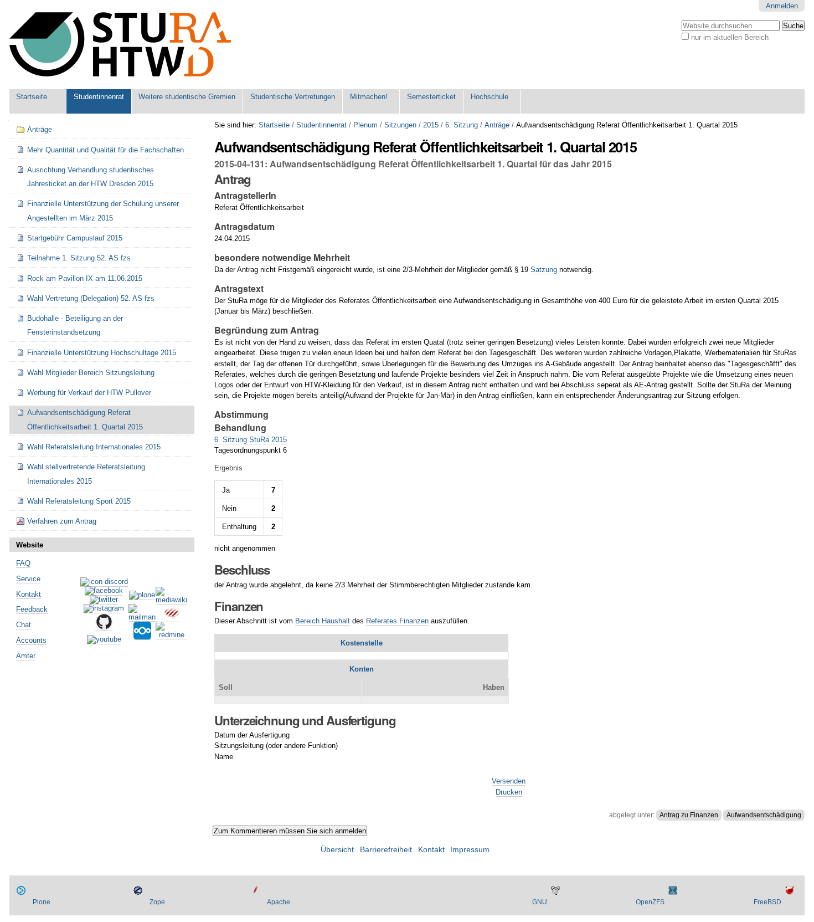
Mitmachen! (369, 97)
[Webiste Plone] (142, 595)
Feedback (32, 609)
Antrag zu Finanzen (689, 815)
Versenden (509, 781)
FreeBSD (767, 902)
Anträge (497, 125)
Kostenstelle (362, 643)
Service (28, 579)
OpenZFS (650, 902)
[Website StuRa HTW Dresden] (120, 44)
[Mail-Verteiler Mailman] (142, 617)
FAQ (23, 563)
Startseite (31, 97)
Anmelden (782, 6)
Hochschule (489, 97)
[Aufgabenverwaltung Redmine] (171, 635)
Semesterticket (431, 97)
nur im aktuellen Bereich (730, 37)
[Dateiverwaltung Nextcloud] (142, 635)
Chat (23, 625)
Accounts (31, 640)
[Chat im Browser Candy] (172, 617)
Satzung (543, 269)
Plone (41, 902)
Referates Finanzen (397, 621)
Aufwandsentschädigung (764, 815)
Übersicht (337, 850)
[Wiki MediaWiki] (171, 600)
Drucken (509, 792)
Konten (361, 669)
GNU (539, 902)
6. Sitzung (461, 125)
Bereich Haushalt (322, 621)
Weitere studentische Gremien (186, 97)
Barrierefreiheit (386, 850)
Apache (278, 902)
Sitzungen (400, 125)
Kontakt (28, 594)
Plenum (365, 125)
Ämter (25, 656)
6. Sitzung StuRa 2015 (250, 440)
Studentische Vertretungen (292, 97)
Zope (157, 902)
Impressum (470, 850)
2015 (431, 125)
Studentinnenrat (99, 97)
